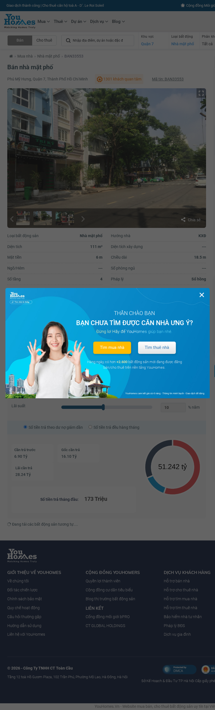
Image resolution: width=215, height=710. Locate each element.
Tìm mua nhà (112, 347)
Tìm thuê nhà (157, 347)
